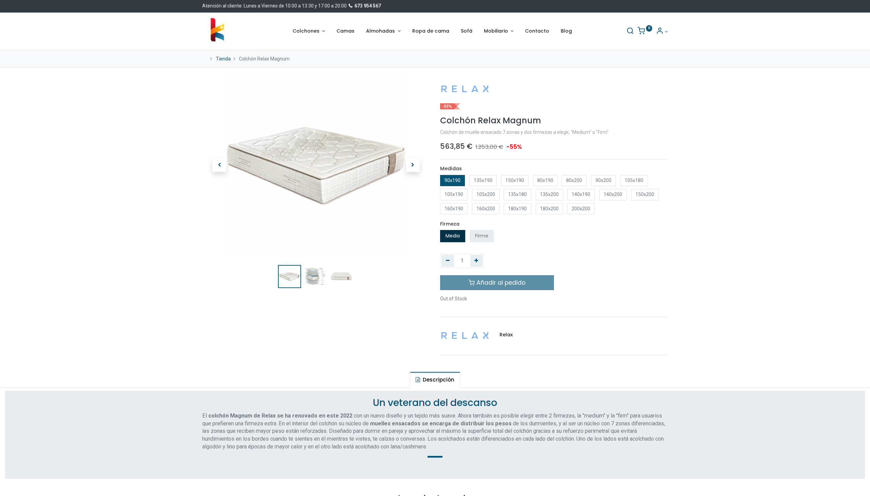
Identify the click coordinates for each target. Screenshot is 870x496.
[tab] (435, 380)
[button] (219, 165)
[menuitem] (345, 31)
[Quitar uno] (447, 261)
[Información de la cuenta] (662, 31)
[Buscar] (630, 31)
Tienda (223, 58)
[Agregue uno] (476, 261)
